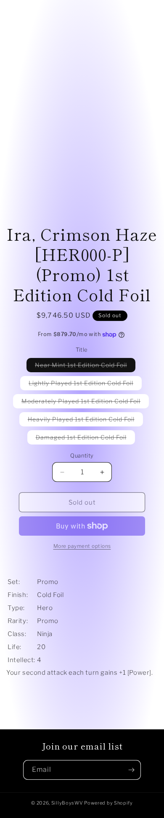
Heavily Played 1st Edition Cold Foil (85, 420)
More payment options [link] (82, 546)
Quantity (81, 455)
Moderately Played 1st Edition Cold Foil (85, 402)
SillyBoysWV (67, 803)
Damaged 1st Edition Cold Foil (85, 439)
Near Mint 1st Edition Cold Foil (85, 366)
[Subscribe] (131, 770)
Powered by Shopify (108, 803)
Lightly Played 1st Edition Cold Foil (85, 384)
